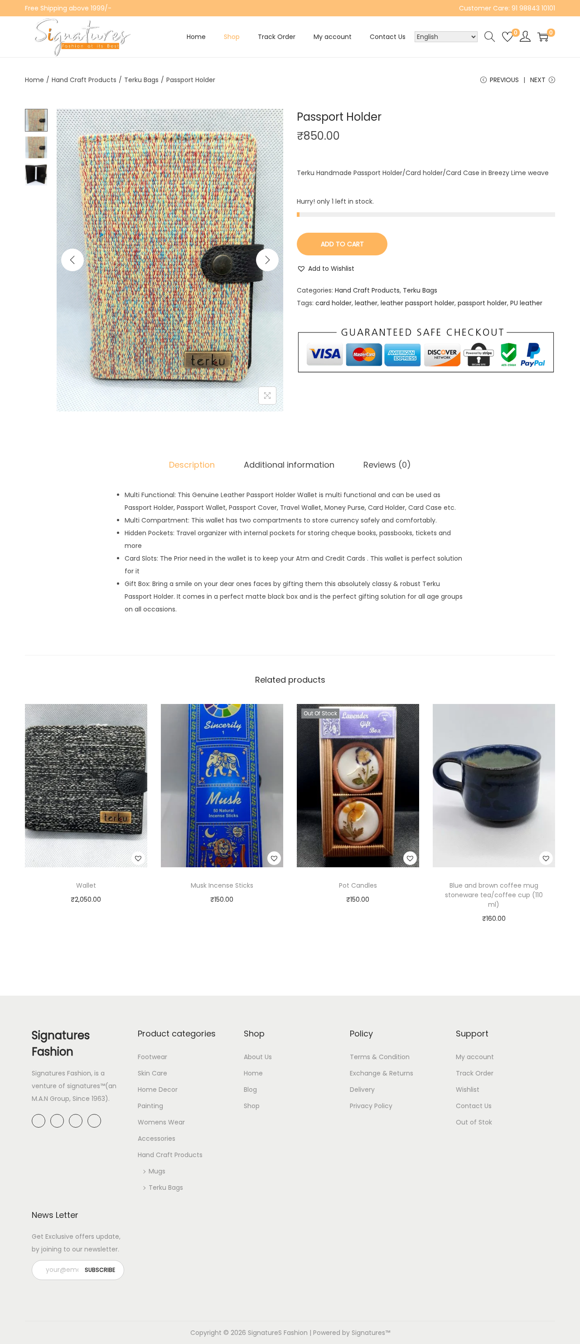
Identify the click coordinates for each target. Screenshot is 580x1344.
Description (192, 464)
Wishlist (467, 1089)
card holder (333, 303)
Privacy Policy (371, 1105)
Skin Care (152, 1073)
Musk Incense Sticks (222, 885)
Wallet (86, 885)
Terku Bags (141, 79)
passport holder (482, 303)
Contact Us (474, 1105)
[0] (507, 36)
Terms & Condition (380, 1056)
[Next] (267, 260)
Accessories (156, 1138)
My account (475, 1056)
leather (366, 303)
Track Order (474, 1073)
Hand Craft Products (84, 79)
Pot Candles (358, 885)
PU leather (526, 303)
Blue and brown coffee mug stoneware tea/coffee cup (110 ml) (494, 895)
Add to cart (342, 244)
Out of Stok (474, 1122)
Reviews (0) (387, 464)
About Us (258, 1056)
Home (34, 79)
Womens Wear (161, 1122)
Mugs (157, 1171)
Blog (250, 1089)
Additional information (289, 464)
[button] (325, 268)
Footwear (152, 1056)
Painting (150, 1105)
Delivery (362, 1089)
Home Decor (158, 1089)
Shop (252, 1105)
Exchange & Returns (381, 1073)
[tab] (192, 465)
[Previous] (72, 260)
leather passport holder (417, 303)
